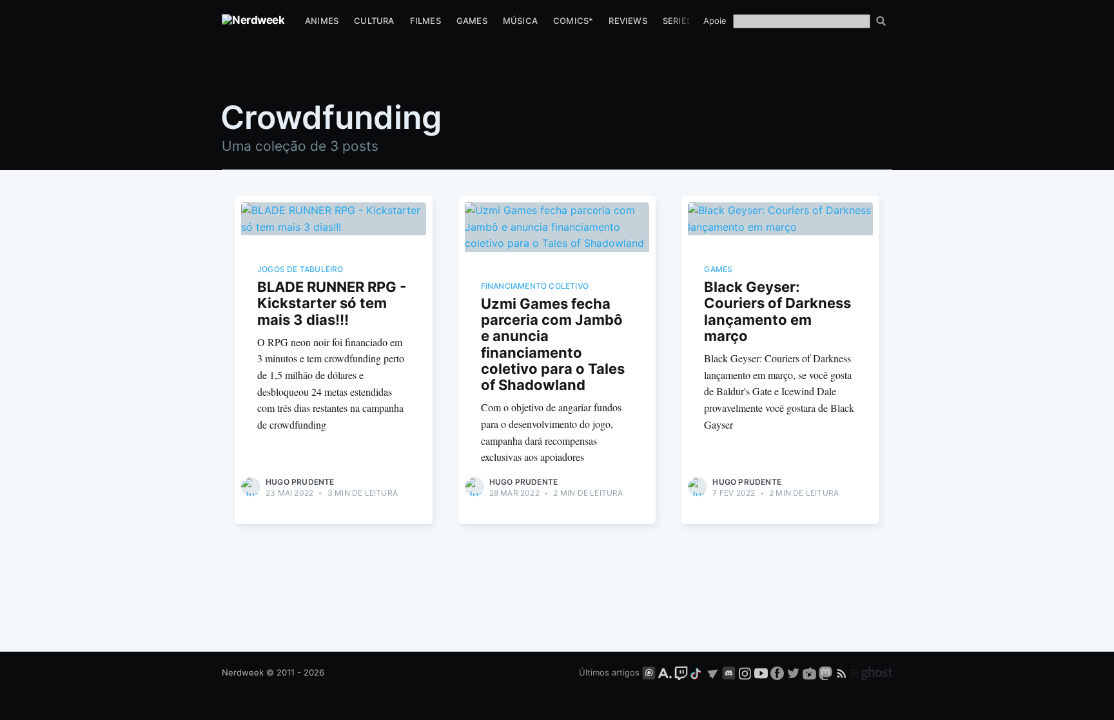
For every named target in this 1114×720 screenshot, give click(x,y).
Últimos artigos (609, 672)
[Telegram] (712, 672)
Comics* (573, 20)
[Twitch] (681, 672)
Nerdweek (243, 672)
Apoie (715, 20)
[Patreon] (649, 672)
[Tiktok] (696, 672)
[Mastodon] (827, 672)
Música (520, 20)
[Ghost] (871, 672)
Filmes (425, 20)
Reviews (628, 20)
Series (677, 20)
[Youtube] (761, 672)
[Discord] (729, 672)
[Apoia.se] (666, 672)
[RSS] (843, 672)
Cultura (374, 20)
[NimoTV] (811, 672)
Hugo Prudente (300, 482)
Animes (321, 20)
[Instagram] (745, 672)
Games (471, 20)
